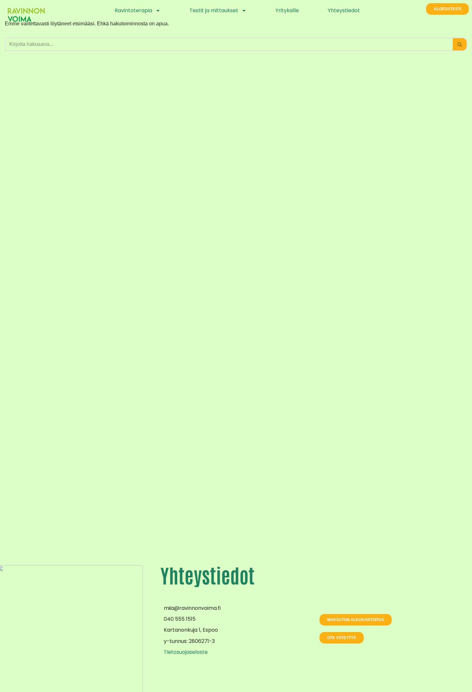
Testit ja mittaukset (213, 10)
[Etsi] (460, 44)
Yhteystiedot (344, 10)
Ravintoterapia (133, 10)
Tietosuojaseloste (186, 652)
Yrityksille (287, 10)
